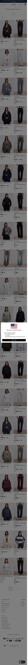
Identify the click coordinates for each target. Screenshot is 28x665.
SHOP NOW (14, 340)
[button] (25, 340)
